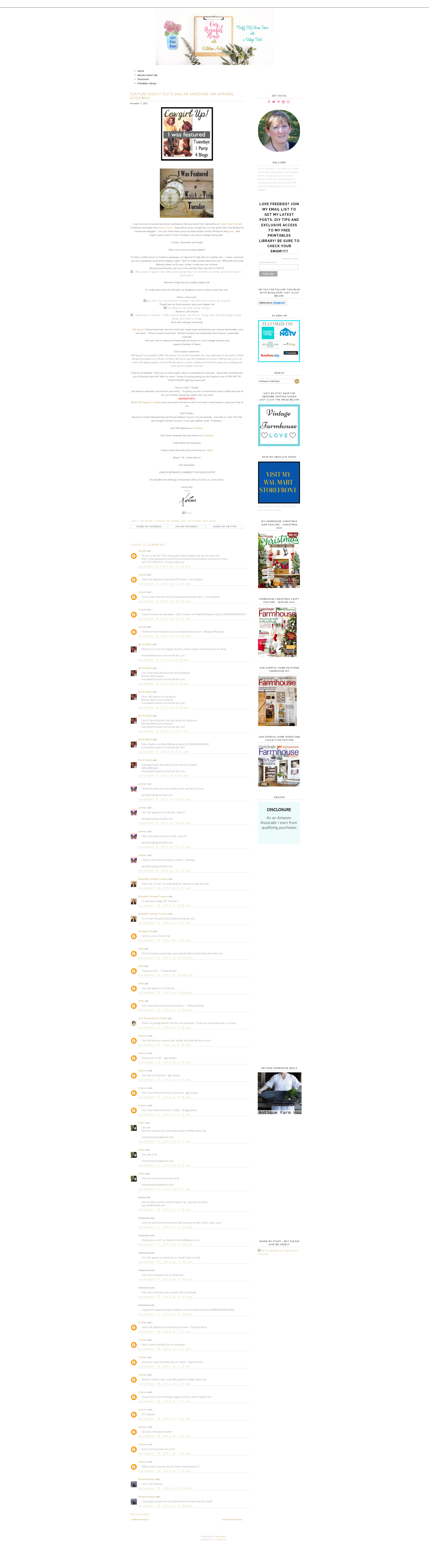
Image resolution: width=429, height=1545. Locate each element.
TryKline (142, 1322)
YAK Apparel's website (149, 402)
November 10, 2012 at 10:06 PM (165, 975)
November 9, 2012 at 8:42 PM (163, 751)
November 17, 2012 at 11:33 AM (165, 1227)
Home (140, 71)
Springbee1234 (145, 931)
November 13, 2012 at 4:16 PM (164, 1097)
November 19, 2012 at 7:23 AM (164, 1453)
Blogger (221, 1537)
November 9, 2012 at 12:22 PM (164, 566)
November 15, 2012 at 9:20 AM (164, 1165)
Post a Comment (140, 1514)
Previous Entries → (233, 1520)
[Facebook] (269, 102)
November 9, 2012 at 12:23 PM (164, 583)
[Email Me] (288, 102)
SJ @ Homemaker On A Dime (152, 1018)
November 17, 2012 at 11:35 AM (165, 1261)
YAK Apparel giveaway (152, 521)
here (231, 231)
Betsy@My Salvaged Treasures (153, 879)
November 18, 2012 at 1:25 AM (164, 1383)
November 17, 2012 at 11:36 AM (165, 1314)
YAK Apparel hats (176, 521)
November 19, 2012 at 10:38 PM (165, 1488)
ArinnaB (142, 551)
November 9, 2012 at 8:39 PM (163, 683)
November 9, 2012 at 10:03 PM (164, 823)
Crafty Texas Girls (228, 224)
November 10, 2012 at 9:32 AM (164, 905)
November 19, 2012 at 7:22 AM (164, 1418)
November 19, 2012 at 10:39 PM (165, 1505)
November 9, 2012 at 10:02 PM (164, 799)
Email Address (267, 262)
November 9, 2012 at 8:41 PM (163, 731)
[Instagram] (283, 102)
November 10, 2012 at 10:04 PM (165, 957)
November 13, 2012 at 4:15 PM (164, 1044)
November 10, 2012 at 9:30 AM (164, 888)
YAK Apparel (138, 329)
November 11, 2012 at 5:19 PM (164, 1027)
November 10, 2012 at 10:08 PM (165, 992)
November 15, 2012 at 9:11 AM (164, 1141)
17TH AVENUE (219, 1540)
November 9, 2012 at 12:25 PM (164, 618)
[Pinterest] (279, 102)
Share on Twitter (225, 527)
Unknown (142, 1036)
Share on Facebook (149, 527)
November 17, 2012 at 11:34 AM (165, 1244)
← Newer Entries (139, 1520)
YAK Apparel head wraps (202, 521)
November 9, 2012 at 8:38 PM (163, 659)
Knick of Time (165, 227)
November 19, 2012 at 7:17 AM (164, 1401)
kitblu (141, 948)
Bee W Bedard (145, 644)
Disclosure (143, 79)
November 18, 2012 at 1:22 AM (164, 1349)
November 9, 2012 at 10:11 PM (164, 846)
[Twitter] (274, 102)
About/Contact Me (147, 75)
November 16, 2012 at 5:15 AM (164, 1209)
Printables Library (146, 83)
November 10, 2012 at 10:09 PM (165, 1010)
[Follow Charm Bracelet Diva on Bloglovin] (272, 304)
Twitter (209, 450)
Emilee (141, 1123)
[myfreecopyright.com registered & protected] (279, 1254)
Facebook (198, 428)
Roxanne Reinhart (146, 1479)
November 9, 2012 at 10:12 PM (164, 870)
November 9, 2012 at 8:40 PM (163, 707)
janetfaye (142, 784)
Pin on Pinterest (187, 527)
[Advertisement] (279, 901)
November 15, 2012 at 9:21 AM (164, 1189)
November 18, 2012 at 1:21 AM (164, 1331)
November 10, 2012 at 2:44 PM (164, 940)
